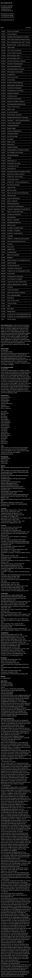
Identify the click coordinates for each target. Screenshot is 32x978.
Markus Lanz (4, 461)
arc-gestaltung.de (5, 678)
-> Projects (28, 27)
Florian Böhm (4, 463)
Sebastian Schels (5, 458)
